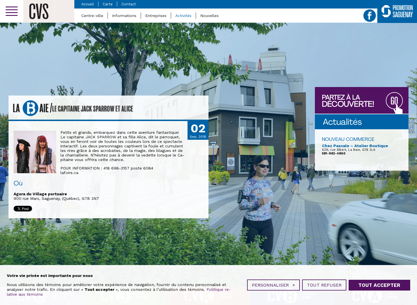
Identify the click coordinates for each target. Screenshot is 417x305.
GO (394, 101)
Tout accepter (379, 285)
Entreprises (156, 15)
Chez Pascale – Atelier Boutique (355, 145)
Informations (124, 15)
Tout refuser (324, 285)
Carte (108, 4)
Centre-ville (92, 15)
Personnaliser (273, 285)
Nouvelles (209, 15)
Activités (183, 15)
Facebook (369, 15)
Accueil (87, 4)
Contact (128, 4)
